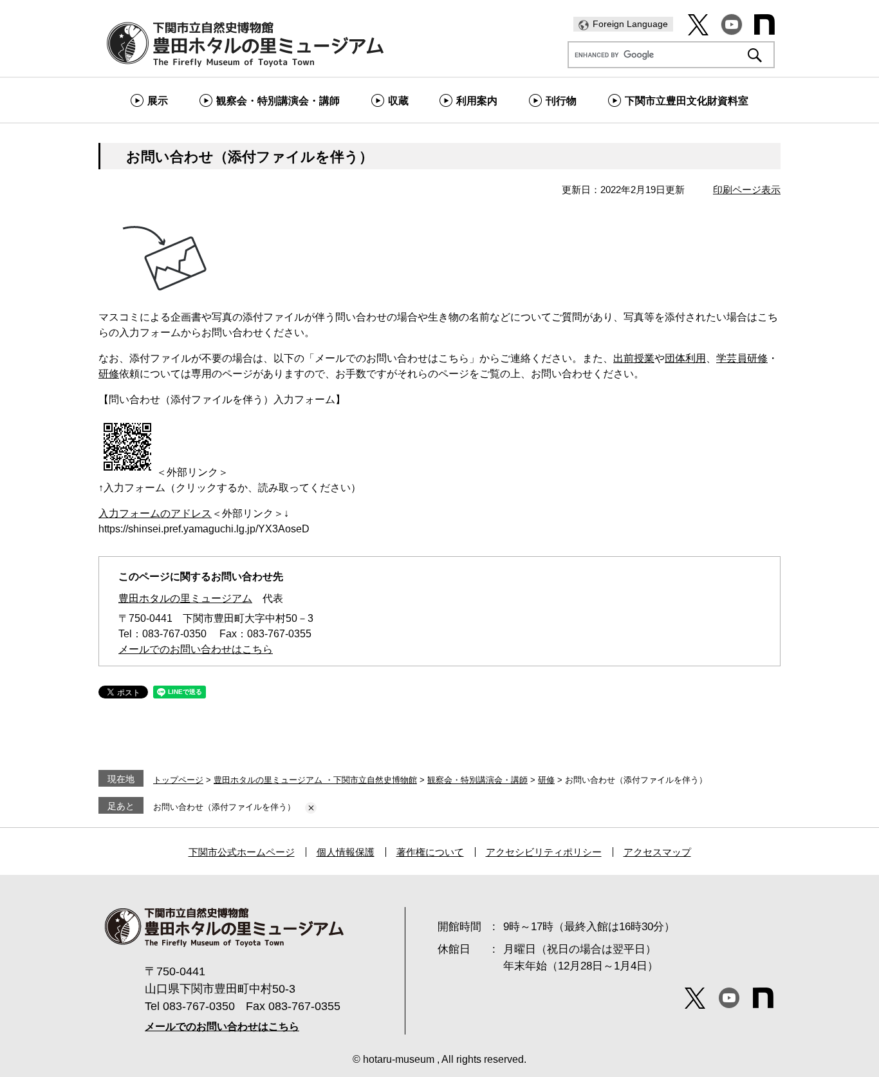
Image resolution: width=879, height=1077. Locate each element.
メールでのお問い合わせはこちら (195, 649)
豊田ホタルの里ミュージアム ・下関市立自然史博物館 (315, 780)
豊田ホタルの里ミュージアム (185, 598)
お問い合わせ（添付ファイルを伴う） (224, 807)
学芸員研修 (742, 358)
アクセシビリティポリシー (544, 852)
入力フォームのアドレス (155, 513)
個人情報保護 (346, 852)
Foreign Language (630, 24)
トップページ (178, 780)
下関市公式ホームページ (242, 852)
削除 (311, 808)
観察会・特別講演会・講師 (477, 780)
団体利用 (685, 358)
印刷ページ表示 (747, 189)
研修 (108, 373)
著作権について (430, 852)
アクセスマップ (657, 852)
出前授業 (633, 358)
